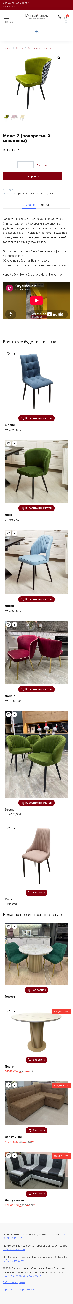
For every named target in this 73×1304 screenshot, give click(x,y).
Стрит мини (13, 1137)
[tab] (29, 205)
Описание (29, 205)
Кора (8, 899)
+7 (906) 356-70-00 (14, 1249)
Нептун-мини (14, 1200)
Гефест (10, 996)
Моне (8, 515)
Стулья (19, 48)
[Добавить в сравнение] (46, 164)
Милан (9, 606)
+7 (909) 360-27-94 (13, 1260)
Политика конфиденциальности (22, 1275)
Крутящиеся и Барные (39, 48)
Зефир (9, 809)
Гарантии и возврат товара (19, 1289)
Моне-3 (10, 696)
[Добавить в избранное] (39, 164)
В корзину (32, 176)
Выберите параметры (38, 418)
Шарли (10, 425)
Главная (7, 48)
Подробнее (39, 989)
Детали (45, 205)
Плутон (10, 1066)
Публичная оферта (14, 1282)
